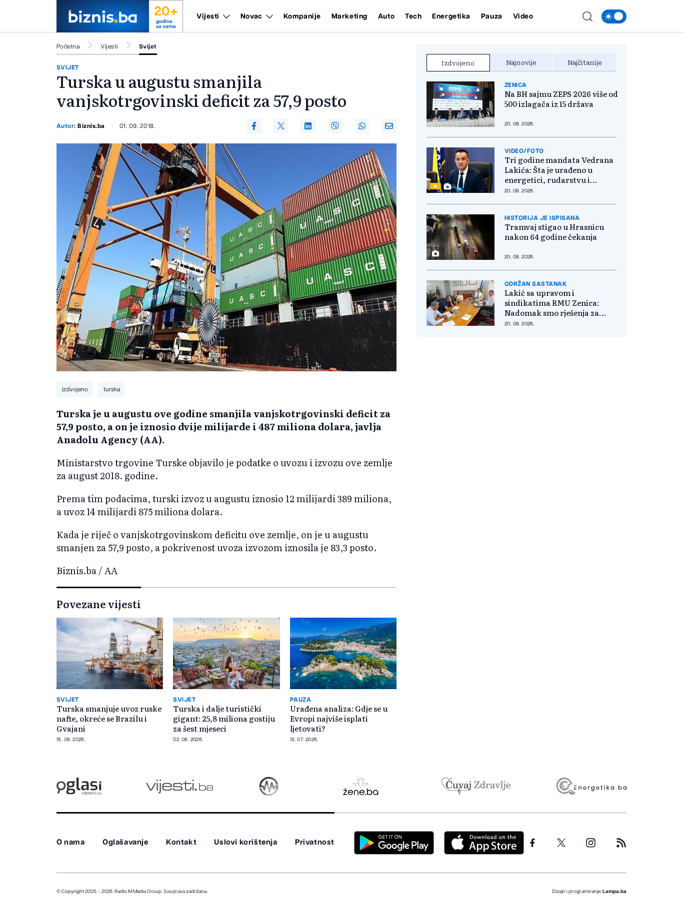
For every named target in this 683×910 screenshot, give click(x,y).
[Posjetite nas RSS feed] (621, 843)
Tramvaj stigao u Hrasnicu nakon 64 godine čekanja (554, 232)
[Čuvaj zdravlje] (476, 786)
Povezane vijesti (98, 603)
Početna (68, 46)
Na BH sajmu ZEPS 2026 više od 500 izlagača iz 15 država (561, 99)
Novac (251, 16)
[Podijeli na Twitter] (281, 125)
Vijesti (208, 16)
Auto (386, 16)
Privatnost (314, 842)
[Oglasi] (79, 786)
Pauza (491, 16)
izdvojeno (75, 389)
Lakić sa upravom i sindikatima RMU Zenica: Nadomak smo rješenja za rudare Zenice (551, 303)
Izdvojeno (458, 62)
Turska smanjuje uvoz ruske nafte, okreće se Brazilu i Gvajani (109, 719)
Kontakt (181, 842)
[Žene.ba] (360, 786)
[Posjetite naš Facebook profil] (532, 843)
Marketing (350, 16)
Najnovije (521, 62)
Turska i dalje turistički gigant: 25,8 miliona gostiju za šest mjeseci (224, 719)
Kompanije (302, 16)
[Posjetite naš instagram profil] (591, 843)
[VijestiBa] (179, 786)
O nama (70, 842)
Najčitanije (585, 62)
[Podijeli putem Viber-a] (335, 125)
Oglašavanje (125, 842)
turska (112, 389)
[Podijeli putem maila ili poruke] (389, 125)
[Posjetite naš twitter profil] (561, 843)
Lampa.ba (614, 891)
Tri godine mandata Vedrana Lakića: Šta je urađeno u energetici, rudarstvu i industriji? (559, 170)
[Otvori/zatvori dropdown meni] (225, 16)
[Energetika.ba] (590, 786)
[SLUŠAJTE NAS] (269, 786)
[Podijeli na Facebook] (254, 125)
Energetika (451, 16)
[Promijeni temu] (614, 16)
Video (523, 16)
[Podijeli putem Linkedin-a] (308, 125)
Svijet (148, 46)
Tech (413, 16)
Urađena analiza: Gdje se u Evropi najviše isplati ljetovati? (339, 719)
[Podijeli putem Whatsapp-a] (362, 125)
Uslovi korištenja (245, 842)
